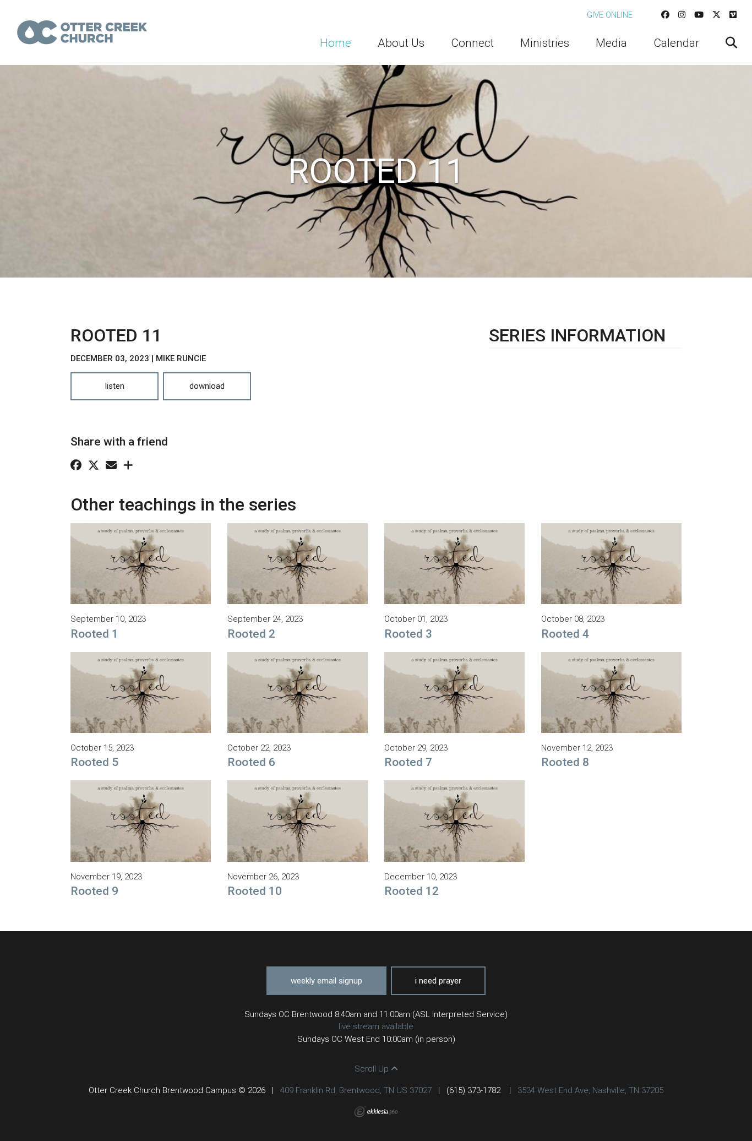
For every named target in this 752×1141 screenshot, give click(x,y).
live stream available (376, 1026)
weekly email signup (326, 981)
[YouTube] (699, 15)
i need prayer (438, 981)
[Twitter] (716, 15)
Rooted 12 (411, 891)
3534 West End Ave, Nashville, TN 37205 (590, 1090)
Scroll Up (373, 1069)
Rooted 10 (254, 891)
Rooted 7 (408, 762)
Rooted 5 (94, 762)
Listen (114, 386)
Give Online (610, 15)
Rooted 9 (94, 891)
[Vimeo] (733, 15)
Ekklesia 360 (376, 1111)
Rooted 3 (408, 633)
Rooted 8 (565, 762)
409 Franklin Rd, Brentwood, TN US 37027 (356, 1090)
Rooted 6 (251, 762)
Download (207, 386)
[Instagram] (681, 15)
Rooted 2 (251, 633)
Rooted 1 (94, 633)
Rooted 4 (565, 633)
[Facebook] (665, 15)
